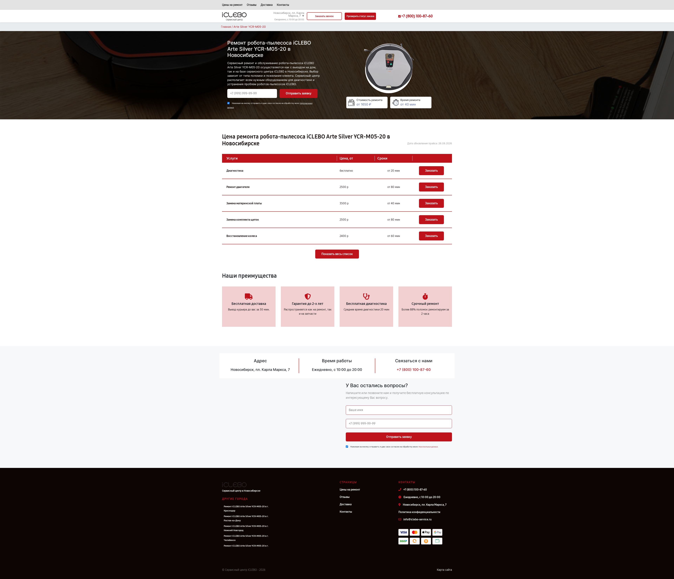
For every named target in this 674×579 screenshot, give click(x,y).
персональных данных (428, 447)
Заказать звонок (324, 16)
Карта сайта (444, 569)
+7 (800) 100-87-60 (414, 370)
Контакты (283, 4)
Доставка (267, 4)
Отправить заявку (298, 93)
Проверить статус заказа (360, 16)
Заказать (431, 171)
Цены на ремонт (232, 4)
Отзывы (251, 4)
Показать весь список (337, 254)
